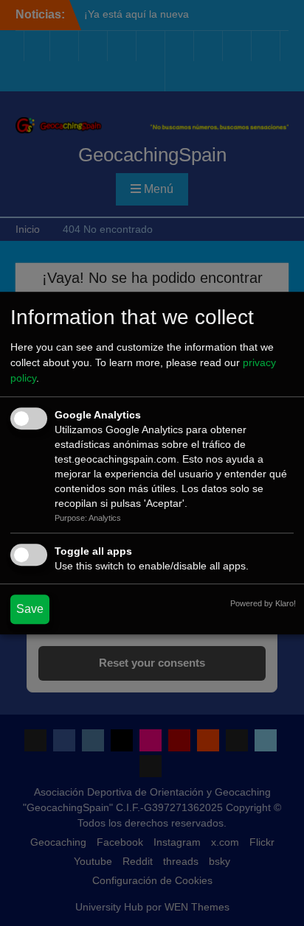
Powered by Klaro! (263, 603)
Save (30, 609)
